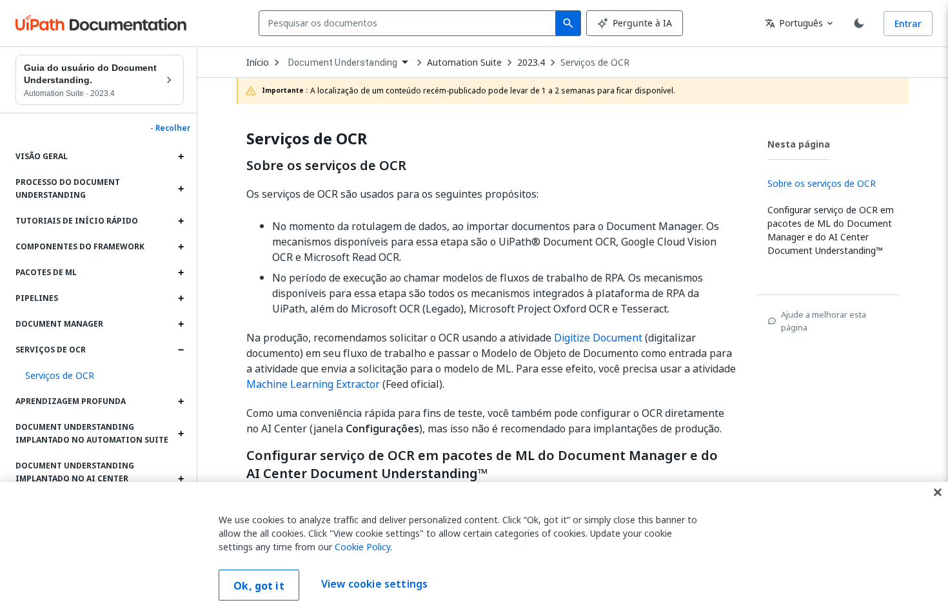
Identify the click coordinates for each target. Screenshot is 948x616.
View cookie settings (374, 584)
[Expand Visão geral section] (180, 156)
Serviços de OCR (594, 62)
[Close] (938, 492)
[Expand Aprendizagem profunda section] (180, 401)
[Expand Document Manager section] (180, 324)
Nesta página (798, 144)
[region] (474, 549)
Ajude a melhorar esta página (823, 321)
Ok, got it (258, 585)
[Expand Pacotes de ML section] (180, 272)
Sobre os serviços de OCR (326, 166)
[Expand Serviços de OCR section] (180, 350)
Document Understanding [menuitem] (342, 62)
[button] (99, 376)
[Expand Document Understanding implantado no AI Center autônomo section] (180, 479)
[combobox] (409, 23)
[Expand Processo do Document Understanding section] (180, 189)
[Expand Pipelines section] (180, 298)
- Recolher (170, 128)
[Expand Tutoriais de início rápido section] (180, 221)
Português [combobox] (794, 23)
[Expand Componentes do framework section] (180, 247)
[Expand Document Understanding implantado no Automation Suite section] (180, 433)
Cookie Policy (362, 546)
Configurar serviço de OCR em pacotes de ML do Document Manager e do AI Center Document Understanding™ (482, 465)
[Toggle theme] (859, 23)
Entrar (908, 23)
